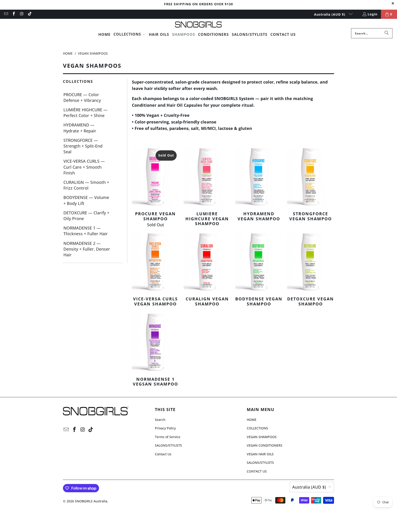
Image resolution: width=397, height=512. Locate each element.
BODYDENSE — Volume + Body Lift (86, 200)
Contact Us (163, 454)
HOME (251, 419)
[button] (129, 34)
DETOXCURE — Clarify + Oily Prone (86, 215)
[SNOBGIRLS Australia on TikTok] (29, 14)
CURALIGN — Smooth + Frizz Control (86, 185)
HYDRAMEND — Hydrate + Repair (79, 127)
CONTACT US (257, 471)
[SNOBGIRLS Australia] (198, 24)
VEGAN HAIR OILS (260, 454)
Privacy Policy (165, 428)
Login (372, 14)
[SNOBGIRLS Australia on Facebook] (13, 14)
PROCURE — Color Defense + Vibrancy (82, 97)
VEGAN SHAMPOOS (262, 437)
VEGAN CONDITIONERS (264, 445)
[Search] (386, 33)
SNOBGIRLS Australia (91, 501)
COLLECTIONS (257, 428)
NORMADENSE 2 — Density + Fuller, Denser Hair (86, 249)
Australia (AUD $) (330, 14)
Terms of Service (167, 437)
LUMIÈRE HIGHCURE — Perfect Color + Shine (85, 112)
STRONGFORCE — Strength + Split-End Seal (82, 145)
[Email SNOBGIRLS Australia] (5, 14)
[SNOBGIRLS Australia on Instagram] (21, 14)
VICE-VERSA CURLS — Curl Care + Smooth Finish (84, 166)
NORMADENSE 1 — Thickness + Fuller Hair (85, 230)
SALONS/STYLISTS (168, 445)
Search (160, 419)
